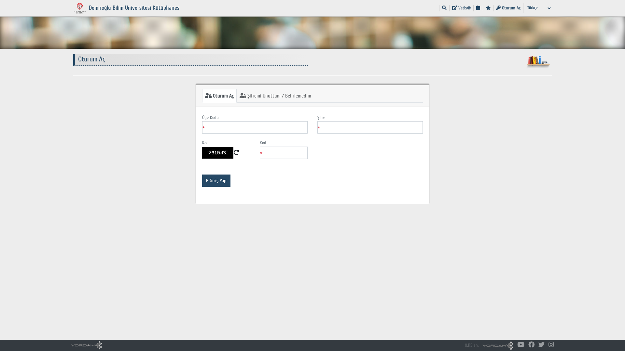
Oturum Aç (511, 8)
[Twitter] (541, 345)
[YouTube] (520, 345)
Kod (205, 143)
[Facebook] (531, 345)
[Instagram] (551, 345)
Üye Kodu (210, 117)
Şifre (321, 117)
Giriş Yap (217, 180)
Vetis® (464, 8)
